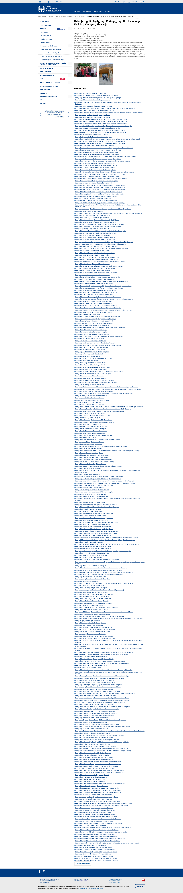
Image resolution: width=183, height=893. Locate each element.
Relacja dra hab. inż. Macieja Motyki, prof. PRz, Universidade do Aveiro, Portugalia (99, 266)
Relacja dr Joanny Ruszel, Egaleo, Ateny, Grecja (89, 453)
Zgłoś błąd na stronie (114, 882)
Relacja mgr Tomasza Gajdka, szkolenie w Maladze (90, 781)
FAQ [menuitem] (41, 100)
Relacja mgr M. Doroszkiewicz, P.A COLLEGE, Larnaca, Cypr (92, 100)
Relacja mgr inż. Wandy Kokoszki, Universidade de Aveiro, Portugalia (95, 814)
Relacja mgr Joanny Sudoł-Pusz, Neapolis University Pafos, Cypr (94, 391)
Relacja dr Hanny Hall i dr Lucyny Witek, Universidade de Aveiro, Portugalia (97, 709)
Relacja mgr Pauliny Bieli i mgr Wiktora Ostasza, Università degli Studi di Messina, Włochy (101, 119)
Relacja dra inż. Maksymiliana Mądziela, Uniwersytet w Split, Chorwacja (96, 382)
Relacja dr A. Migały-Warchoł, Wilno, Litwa (87, 314)
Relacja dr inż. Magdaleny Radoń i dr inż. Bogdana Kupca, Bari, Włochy (96, 533)
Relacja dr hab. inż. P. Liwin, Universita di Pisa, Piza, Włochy (92, 264)
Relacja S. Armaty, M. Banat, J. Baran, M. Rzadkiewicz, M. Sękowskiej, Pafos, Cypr (99, 336)
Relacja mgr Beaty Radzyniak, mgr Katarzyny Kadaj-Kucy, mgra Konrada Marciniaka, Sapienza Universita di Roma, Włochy (108, 673)
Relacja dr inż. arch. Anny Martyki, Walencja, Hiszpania (91, 657)
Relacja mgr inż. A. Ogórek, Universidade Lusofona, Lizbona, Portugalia (96, 273)
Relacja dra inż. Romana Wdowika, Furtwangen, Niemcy (91, 494)
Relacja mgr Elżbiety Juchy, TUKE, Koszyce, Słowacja (90, 378)
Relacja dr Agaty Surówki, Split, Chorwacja (87, 621)
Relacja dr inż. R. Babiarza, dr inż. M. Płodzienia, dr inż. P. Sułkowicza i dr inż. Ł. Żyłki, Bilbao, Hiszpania (105, 483)
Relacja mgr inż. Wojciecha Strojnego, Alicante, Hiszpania (92, 352)
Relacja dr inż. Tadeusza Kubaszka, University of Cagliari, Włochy (94, 529)
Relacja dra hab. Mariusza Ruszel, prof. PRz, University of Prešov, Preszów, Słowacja (100, 141)
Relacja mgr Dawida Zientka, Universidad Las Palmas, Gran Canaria (95, 834)
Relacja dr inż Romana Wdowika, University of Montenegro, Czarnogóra (96, 196)
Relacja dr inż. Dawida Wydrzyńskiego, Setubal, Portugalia (92, 334)
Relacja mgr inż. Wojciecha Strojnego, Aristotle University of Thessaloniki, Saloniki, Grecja (101, 124)
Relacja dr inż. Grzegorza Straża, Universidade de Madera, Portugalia (95, 696)
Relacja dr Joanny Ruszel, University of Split (88, 668)
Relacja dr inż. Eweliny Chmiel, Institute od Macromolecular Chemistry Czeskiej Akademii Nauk (102, 726)
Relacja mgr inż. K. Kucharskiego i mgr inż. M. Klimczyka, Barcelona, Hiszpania (98, 479)
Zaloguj (133, 2)
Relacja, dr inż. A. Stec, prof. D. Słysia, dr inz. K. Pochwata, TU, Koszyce (96, 858)
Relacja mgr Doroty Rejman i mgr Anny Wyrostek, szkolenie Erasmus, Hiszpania (98, 685)
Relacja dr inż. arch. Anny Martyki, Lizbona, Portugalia (91, 588)
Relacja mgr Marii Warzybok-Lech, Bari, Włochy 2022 (90, 577)
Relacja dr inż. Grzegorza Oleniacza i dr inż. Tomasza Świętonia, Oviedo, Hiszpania (99, 823)
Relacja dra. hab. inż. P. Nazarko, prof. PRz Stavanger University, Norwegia (97, 257)
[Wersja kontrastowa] (49, 1)
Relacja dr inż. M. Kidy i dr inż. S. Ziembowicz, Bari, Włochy (92, 553)
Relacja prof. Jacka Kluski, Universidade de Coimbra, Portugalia (93, 795)
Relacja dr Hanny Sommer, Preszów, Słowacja (88, 448)
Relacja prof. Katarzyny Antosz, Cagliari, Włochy (89, 385)
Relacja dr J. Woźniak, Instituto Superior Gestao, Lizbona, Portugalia (95, 268)
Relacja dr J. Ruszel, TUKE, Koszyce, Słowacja (88, 557)
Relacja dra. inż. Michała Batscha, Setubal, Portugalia (91, 332)
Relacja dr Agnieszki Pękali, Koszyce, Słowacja (88, 444)
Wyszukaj (121, 2)
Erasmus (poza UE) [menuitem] (46, 36)
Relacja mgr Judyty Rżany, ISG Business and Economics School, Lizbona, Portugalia (100, 185)
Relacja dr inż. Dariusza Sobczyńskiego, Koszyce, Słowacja (92, 614)
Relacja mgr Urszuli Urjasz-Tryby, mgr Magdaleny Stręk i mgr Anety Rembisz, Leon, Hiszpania (102, 806)
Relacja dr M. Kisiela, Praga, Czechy (85, 437)
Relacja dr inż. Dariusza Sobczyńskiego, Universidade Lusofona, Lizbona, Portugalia (99, 770)
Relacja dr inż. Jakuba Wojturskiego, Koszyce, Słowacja (91, 786)
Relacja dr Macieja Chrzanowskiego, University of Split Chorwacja (94, 680)
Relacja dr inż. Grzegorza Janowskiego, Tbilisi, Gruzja (91, 330)
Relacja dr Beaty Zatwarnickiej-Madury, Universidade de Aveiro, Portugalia (97, 788)
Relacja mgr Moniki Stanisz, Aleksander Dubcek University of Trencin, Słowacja (98, 345)
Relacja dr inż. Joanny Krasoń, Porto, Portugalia (89, 376)
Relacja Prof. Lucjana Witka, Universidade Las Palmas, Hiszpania (94, 856)
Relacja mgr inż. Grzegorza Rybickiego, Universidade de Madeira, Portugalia (97, 128)
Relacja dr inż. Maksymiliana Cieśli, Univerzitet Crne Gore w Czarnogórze (96, 181)
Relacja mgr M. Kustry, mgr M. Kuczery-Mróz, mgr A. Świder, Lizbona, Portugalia (98, 466)
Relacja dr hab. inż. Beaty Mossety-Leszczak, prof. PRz (91, 426)
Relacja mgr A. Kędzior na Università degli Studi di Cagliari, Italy (93, 183)
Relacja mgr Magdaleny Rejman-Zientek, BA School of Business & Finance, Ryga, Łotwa (100, 720)
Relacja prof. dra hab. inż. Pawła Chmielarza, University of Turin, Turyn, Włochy (98, 159)
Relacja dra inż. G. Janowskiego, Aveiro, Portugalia (90, 404)
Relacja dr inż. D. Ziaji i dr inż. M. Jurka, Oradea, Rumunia (91, 601)
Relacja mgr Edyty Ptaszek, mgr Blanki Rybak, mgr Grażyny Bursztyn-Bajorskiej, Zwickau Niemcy (103, 803)
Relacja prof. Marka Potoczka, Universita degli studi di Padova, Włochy (96, 836)
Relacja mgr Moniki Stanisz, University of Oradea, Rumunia (92, 524)
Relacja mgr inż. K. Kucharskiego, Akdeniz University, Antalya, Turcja (95, 240)
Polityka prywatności (114, 881)
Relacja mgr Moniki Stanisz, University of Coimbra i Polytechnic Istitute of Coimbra (99, 574)
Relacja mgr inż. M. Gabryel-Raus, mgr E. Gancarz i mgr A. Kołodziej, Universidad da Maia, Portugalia (104, 481)
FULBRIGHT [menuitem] (43, 93)
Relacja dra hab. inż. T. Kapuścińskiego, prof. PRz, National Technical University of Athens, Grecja (103, 286)
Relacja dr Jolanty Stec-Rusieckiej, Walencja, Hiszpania (91, 396)
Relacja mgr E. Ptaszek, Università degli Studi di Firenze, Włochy (93, 459)
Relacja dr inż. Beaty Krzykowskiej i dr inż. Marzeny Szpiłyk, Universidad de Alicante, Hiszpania (102, 161)
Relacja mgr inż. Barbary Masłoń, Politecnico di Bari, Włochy (92, 235)
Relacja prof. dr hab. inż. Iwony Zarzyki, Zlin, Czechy (90, 341)
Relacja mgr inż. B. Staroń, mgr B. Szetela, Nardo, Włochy (92, 255)
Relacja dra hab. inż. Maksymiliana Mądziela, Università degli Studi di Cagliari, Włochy (100, 130)
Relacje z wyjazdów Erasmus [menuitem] (49, 46)
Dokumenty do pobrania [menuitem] (48, 96)
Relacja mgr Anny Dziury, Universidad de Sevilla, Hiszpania (92, 718)
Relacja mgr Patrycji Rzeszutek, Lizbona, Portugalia (90, 634)
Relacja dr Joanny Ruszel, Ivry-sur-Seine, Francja (89, 585)
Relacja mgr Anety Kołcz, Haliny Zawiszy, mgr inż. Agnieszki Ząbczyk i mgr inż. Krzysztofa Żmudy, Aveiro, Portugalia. (109, 618)
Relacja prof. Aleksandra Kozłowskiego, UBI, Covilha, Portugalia (94, 737)
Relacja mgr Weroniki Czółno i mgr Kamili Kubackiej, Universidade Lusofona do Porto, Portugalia (103, 126)
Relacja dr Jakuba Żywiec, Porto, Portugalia (88, 402)
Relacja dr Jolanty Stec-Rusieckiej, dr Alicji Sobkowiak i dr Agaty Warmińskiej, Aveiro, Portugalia (103, 827)
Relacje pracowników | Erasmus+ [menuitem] (51, 49)
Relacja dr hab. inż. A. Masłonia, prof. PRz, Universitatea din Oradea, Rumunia (98, 297)
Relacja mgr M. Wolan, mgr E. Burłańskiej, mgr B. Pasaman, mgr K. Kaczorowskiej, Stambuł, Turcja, (104, 612)
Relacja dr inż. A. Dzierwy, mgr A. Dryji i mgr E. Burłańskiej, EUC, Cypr (95, 711)
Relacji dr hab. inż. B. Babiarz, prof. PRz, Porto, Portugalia (92, 400)
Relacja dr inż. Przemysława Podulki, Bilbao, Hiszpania (91, 777)
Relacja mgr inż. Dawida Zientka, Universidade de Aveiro (91, 729)
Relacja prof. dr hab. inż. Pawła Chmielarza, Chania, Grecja (92, 632)
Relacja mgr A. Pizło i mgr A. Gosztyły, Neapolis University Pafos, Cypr (95, 319)
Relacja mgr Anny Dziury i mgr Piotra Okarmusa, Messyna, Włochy (94, 821)
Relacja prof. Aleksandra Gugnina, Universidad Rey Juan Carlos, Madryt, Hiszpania (99, 735)
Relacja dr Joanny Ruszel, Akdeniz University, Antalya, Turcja (93, 535)
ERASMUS (50, 16)
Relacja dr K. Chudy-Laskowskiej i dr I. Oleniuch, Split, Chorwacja (94, 485)
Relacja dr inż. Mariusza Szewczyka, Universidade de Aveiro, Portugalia (96, 713)
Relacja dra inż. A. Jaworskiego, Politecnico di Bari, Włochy (92, 270)
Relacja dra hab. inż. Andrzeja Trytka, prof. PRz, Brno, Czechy (93, 367)
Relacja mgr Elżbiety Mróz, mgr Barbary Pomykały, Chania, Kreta (94, 636)
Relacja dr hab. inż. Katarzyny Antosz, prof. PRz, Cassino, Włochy (94, 659)
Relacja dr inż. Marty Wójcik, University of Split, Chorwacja (92, 218)
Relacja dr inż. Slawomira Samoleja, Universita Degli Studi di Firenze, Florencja (98, 792)
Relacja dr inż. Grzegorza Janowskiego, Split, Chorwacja (91, 610)
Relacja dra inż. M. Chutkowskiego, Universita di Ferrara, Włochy (94, 284)
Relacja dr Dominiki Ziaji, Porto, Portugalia (87, 418)
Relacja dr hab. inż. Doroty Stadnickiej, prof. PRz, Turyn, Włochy (93, 420)
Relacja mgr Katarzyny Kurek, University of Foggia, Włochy (92, 115)
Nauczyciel (87, 12)
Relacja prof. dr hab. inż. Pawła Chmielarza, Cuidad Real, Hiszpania (95, 629)
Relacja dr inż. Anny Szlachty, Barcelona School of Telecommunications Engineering (99, 194)
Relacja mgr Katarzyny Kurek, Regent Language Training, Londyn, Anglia (96, 797)
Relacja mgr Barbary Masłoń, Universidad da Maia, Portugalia (93, 527)
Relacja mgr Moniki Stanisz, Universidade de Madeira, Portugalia (94, 594)
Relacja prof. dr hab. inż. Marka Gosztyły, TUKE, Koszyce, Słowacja (94, 462)
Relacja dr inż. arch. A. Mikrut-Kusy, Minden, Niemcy (90, 464)
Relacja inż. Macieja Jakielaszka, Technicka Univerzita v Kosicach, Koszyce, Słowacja (100, 702)
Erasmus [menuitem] (43, 28)
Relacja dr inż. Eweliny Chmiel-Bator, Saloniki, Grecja (90, 516)
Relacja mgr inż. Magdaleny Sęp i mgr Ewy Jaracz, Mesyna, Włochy (95, 757)
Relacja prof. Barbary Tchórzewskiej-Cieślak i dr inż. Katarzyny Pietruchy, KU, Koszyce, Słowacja (103, 751)
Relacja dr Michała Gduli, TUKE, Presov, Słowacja (89, 487)
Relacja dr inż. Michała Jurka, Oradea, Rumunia (89, 542)
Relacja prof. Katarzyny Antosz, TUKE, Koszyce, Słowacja (92, 490)
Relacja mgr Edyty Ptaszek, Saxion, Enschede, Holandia (91, 496)
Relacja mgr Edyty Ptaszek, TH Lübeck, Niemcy (89, 211)
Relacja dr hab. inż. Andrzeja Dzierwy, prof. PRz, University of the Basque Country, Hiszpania (102, 663)
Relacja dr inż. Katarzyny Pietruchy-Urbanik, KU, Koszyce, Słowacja (95, 849)
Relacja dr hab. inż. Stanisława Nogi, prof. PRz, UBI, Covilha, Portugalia (96, 246)
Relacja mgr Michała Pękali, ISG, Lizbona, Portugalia (90, 566)
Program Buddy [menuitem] (45, 42)
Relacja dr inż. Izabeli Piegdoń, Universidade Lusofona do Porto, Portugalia (97, 507)
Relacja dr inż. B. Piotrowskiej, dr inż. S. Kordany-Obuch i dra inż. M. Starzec (97, 440)
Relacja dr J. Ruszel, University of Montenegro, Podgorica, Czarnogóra (95, 222)
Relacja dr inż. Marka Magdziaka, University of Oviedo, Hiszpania (94, 808)
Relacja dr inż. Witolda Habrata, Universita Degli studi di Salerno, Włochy (96, 852)
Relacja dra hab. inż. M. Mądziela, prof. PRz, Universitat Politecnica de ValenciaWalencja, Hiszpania (104, 299)
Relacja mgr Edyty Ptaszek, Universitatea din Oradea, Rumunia (93, 312)
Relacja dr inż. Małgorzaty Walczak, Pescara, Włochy (90, 363)
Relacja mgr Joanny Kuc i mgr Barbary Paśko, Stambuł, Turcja (93, 627)
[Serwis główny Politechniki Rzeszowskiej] (40, 1)
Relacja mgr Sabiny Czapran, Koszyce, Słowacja (89, 625)
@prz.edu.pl (84, 881)
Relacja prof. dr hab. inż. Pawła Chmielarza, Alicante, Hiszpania (93, 358)
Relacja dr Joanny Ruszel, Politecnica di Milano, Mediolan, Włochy (94, 321)
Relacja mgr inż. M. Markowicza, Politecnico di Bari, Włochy (92, 275)
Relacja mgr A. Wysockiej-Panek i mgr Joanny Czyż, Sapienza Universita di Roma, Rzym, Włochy (103, 209)
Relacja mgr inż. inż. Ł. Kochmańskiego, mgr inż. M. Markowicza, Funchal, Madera (99, 371)
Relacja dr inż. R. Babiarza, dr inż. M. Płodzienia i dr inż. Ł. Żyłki (93, 603)
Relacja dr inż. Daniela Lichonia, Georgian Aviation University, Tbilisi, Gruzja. (97, 220)
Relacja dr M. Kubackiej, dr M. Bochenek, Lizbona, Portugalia (93, 546)
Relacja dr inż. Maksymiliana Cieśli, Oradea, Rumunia (90, 623)
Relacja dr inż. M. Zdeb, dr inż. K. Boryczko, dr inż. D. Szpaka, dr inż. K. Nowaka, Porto (100, 773)
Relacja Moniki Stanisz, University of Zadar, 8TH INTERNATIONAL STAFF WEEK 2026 (100, 174)
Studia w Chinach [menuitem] (46, 72)
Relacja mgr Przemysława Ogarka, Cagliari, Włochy (90, 349)
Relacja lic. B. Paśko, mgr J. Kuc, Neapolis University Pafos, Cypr (94, 323)
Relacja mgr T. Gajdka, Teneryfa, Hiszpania (87, 474)
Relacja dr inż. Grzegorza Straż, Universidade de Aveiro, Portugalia (94, 704)
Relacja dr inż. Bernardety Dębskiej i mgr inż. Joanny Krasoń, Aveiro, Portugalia (98, 790)
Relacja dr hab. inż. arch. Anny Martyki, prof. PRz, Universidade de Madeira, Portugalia (100, 132)
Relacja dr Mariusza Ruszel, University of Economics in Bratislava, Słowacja (97, 724)
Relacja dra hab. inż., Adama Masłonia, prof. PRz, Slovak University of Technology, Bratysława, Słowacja (105, 156)
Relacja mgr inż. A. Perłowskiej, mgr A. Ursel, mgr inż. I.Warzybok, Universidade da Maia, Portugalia (104, 242)
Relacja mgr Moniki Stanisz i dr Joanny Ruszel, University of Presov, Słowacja (97, 691)
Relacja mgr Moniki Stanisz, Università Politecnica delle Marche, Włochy (96, 292)
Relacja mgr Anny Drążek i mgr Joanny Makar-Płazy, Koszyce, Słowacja (96, 505)
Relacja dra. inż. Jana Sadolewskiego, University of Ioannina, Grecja (95, 163)
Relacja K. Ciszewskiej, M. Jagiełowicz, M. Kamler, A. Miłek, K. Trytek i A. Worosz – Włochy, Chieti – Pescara (106, 538)
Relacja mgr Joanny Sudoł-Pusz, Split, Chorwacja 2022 (91, 592)
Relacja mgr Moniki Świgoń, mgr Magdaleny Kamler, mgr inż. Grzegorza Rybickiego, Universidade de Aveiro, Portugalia (109, 731)
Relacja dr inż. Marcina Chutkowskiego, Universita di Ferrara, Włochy (95, 170)
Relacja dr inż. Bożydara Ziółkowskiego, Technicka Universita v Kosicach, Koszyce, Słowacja (102, 700)
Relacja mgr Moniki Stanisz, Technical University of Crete (91, 665)
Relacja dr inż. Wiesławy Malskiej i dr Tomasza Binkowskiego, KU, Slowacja (97, 740)
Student (77, 12)
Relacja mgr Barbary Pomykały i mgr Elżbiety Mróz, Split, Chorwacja (95, 638)
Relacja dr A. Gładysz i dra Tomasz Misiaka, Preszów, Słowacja (93, 435)
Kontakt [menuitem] (43, 103)
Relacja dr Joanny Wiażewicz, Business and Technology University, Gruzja (96, 152)
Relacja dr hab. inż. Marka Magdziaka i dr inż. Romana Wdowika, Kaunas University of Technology (104, 670)
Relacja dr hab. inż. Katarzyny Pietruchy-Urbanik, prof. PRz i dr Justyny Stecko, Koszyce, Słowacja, (104, 652)
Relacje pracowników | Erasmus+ (77, 16)
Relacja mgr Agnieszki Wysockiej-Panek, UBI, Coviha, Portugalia (93, 847)
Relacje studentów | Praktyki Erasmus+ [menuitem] (52, 53)
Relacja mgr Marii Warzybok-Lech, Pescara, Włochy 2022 (92, 596)
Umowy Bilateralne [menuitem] (47, 68)
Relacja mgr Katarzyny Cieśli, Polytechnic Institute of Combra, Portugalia (96, 766)
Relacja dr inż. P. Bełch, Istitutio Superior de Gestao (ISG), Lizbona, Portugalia (98, 308)
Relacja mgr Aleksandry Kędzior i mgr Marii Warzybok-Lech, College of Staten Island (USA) (101, 121)
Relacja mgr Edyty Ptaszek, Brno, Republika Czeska (90, 433)
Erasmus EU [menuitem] (44, 32)
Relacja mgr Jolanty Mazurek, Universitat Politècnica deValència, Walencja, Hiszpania (100, 187)
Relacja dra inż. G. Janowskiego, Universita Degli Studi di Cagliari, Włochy (96, 259)
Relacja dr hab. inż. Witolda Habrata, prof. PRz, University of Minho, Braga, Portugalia (100, 189)
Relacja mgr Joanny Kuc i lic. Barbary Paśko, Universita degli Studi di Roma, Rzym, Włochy (101, 748)
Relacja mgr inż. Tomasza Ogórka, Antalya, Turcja (89, 338)
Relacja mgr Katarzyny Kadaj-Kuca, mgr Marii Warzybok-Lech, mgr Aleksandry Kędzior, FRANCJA (103, 310)
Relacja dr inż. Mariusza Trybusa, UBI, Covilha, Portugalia (92, 755)
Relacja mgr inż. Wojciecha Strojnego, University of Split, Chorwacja (95, 237)
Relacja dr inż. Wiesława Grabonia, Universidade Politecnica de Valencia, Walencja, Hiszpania (102, 707)
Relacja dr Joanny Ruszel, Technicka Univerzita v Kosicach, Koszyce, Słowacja (98, 150)
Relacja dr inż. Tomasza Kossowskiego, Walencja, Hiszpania (92, 415)
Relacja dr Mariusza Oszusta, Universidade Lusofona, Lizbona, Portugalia (96, 830)
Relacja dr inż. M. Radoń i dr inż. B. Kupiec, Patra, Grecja (91, 347)
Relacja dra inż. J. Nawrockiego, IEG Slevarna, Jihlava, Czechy (93, 303)
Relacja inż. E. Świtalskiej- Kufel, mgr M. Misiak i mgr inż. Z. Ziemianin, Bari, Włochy (99, 476)
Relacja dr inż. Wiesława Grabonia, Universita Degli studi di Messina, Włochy (97, 801)
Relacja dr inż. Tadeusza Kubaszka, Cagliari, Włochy (90, 365)
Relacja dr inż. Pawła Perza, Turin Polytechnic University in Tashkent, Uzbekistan (98, 226)
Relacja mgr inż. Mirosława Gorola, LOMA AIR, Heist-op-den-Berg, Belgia (96, 95)
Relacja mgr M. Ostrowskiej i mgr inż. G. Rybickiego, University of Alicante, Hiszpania (100, 327)
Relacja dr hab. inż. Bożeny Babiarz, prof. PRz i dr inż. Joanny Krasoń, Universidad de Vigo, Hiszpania (105, 108)
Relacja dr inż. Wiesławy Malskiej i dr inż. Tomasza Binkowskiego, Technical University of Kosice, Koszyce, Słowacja (109, 113)
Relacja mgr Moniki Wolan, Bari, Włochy (86, 360)
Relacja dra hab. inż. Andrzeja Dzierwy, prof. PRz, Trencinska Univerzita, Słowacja (99, 288)
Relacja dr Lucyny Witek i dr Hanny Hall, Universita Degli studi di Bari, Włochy (97, 841)
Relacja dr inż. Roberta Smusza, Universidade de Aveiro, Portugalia (94, 715)
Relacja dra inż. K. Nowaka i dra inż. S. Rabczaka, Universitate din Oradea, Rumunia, (99, 224)
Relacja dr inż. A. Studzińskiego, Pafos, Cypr (88, 468)
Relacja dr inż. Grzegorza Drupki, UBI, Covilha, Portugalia (91, 457)
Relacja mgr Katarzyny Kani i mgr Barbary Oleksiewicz (91, 722)
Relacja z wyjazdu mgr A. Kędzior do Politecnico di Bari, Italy (92, 229)
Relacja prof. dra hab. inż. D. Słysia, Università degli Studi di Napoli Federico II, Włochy (100, 262)
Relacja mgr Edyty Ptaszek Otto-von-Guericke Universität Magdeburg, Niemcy (98, 687)
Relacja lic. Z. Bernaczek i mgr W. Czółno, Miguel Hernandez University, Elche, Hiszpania (100, 244)
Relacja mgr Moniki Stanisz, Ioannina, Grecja (88, 424)
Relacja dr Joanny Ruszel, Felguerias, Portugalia (89, 511)
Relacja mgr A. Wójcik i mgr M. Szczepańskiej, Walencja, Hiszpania (94, 422)
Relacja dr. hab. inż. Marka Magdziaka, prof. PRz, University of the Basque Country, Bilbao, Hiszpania (104, 172)
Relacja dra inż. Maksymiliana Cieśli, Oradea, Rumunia (91, 431)
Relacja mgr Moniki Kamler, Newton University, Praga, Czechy (93, 117)
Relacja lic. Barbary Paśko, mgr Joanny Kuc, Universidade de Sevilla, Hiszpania (98, 819)
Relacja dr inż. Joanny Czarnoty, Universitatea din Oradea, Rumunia (95, 167)
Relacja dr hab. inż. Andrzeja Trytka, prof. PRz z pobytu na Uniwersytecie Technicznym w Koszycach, (104, 572)
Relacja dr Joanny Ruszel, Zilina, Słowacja (87, 356)
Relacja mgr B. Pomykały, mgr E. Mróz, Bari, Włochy (90, 354)
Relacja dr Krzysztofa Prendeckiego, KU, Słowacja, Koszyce (92, 733)
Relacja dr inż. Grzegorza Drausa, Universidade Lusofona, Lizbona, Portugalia (98, 764)
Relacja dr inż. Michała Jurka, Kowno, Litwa (88, 509)
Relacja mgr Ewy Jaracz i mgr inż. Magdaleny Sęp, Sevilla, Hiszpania (95, 810)
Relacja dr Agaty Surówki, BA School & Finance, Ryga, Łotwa (93, 812)
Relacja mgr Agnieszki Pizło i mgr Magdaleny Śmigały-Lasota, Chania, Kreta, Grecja (99, 616)
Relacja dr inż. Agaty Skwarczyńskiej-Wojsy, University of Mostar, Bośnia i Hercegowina (100, 231)
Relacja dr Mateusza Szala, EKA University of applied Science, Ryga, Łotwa (97, 176)
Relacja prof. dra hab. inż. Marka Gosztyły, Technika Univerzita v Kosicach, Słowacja (100, 203)
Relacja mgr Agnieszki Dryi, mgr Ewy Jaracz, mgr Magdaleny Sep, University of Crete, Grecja (102, 698)
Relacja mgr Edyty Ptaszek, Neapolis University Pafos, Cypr (92, 579)
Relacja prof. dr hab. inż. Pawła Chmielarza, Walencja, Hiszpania (94, 518)
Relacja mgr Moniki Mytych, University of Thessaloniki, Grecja (93, 854)
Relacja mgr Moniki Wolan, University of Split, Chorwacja (91, 520)
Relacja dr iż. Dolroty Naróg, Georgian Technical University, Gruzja (94, 110)
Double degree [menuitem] (45, 89)
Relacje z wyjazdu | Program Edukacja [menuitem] (52, 60)
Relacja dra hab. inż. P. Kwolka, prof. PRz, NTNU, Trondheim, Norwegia (96, 305)
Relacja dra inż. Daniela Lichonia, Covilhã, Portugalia (90, 429)
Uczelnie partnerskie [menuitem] (46, 39)
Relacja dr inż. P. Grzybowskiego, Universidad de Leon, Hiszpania (94, 295)
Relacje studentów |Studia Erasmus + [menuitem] (52, 56)
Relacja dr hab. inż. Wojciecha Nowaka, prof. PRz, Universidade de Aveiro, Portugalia (100, 143)
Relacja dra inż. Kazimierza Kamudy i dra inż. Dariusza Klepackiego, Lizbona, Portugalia (101, 446)
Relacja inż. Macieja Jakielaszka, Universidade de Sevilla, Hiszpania (94, 768)
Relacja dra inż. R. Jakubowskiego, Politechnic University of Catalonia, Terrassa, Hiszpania (101, 281)
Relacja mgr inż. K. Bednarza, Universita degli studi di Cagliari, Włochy (95, 290)
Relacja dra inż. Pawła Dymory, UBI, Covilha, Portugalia (91, 369)
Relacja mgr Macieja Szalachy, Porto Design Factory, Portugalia (93, 799)
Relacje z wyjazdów (61, 16)
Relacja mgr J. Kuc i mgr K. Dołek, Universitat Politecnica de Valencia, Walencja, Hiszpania (101, 248)
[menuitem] (70, 28)
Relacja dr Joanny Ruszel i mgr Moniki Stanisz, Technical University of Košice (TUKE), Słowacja (103, 409)
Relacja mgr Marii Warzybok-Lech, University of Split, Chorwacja (94, 689)
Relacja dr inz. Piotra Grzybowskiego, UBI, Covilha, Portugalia (93, 753)
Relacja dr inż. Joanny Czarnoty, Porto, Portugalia (90, 413)
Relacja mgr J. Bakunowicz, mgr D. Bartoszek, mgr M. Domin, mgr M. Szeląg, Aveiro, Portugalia (103, 551)
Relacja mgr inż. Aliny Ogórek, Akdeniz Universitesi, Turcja (92, 325)
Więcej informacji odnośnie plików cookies (90, 888)
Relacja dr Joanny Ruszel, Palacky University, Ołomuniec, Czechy (94, 301)
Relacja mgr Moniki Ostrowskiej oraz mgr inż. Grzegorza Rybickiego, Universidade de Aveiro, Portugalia (105, 693)
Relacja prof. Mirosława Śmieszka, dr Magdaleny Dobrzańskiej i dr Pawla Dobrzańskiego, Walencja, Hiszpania (107, 843)
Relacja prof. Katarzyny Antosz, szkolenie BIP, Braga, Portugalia (94, 492)
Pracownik (98, 12)
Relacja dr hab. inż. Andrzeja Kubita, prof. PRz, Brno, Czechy (93, 455)
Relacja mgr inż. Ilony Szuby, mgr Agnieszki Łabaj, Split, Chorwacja (94, 380)
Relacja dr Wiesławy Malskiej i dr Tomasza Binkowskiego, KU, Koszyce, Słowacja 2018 (100, 838)
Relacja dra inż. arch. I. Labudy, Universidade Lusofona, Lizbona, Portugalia (97, 277)
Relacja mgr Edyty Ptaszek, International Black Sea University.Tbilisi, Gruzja (97, 154)
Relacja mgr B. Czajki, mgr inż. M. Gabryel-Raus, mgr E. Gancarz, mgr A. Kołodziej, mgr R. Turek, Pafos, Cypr (106, 583)
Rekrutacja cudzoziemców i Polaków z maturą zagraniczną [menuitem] (53, 64)
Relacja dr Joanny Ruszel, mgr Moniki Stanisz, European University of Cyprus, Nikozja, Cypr (102, 676)
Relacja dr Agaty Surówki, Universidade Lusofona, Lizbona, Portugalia (95, 746)
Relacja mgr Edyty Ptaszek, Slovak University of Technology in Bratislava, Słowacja (99, 411)
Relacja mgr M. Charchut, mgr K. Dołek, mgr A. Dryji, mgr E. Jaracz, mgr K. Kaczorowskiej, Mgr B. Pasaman (106, 387)
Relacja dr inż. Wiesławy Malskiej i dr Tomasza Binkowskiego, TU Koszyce (96, 860)
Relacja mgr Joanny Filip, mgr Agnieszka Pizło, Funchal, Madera (94, 513)
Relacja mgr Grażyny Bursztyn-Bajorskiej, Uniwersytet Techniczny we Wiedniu (98, 762)
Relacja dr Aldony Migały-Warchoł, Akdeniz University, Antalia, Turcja (95, 682)
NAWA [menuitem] (42, 78)
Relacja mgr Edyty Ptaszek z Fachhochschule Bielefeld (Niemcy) (94, 759)
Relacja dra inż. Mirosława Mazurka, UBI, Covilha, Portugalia (93, 374)
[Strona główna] (50, 9)
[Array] (55, 114)
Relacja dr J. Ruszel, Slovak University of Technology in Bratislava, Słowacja (97, 522)
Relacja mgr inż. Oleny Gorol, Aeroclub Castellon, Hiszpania (92, 215)
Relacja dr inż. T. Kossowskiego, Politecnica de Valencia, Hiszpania (94, 279)
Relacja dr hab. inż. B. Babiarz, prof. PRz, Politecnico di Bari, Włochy (95, 253)
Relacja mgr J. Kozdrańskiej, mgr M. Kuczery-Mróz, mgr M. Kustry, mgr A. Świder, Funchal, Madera (104, 393)
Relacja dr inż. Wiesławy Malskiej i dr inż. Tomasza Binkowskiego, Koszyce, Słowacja (100, 661)
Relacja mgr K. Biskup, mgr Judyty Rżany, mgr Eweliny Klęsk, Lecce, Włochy (97, 560)
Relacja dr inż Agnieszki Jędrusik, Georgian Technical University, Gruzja (96, 165)
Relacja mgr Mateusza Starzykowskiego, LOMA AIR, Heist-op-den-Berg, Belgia (98, 98)
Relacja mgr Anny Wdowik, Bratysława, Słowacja (89, 442)
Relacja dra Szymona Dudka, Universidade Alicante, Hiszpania (93, 137)
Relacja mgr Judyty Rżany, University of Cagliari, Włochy (91, 93)
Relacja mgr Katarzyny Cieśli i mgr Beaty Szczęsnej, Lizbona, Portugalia (96, 817)
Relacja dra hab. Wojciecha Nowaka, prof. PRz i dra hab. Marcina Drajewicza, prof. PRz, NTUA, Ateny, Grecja (107, 544)
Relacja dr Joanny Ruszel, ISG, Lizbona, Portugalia (90, 605)
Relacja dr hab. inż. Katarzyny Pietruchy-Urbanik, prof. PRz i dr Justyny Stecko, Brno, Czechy (102, 654)
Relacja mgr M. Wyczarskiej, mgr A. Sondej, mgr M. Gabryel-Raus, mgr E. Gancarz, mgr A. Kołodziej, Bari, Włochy (108, 389)
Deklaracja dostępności (115, 879)
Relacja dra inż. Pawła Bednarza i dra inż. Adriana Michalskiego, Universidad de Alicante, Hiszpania (104, 148)
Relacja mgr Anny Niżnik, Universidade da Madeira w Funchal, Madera (95, 233)
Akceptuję (140, 886)
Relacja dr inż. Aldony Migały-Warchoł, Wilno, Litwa (90, 779)
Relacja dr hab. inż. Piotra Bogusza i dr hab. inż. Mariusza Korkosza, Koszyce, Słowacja (101, 568)
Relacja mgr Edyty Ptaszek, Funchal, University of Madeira (92, 555)
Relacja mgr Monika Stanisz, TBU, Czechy (87, 581)
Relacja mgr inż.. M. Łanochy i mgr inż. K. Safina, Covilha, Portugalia (95, 343)
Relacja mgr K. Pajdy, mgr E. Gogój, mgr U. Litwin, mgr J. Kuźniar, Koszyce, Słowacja (110, 16)
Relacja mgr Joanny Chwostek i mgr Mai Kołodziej (90, 502)
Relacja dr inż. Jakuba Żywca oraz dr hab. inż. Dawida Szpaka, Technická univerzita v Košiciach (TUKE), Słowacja (108, 213)
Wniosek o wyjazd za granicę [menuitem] (50, 82)
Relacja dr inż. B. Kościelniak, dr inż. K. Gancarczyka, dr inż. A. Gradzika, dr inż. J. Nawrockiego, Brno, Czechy (107, 451)
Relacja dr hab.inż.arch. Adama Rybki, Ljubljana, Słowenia (92, 775)
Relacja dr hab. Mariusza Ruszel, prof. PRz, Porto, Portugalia (93, 549)
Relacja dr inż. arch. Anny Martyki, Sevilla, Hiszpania (90, 825)
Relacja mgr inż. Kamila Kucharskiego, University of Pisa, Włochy (94, 106)
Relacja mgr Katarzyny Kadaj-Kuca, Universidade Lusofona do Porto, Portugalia (98, 570)
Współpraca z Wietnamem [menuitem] (49, 86)
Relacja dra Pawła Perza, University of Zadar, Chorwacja (91, 135)
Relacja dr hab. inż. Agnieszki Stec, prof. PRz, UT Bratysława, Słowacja (96, 200)
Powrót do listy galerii (83, 863)
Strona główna (42, 16)
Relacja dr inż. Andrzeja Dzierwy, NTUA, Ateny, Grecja (90, 845)
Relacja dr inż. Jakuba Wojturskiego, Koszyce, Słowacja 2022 (93, 599)
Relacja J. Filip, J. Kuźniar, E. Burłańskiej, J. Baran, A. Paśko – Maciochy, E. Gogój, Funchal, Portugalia (105, 540)
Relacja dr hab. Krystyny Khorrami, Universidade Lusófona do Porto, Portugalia (98, 192)
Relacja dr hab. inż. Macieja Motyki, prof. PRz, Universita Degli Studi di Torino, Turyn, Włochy (102, 742)
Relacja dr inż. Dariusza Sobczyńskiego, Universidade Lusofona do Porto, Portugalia (100, 784)
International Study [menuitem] (47, 75)
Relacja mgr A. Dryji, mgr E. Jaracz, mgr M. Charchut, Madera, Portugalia (96, 607)
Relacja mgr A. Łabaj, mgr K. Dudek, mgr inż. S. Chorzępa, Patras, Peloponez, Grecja (99, 590)
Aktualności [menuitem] (44, 21)
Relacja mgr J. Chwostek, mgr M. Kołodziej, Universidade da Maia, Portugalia (97, 316)
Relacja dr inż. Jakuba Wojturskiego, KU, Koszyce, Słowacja (92, 744)
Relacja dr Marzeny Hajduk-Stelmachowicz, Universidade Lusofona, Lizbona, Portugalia (101, 832)
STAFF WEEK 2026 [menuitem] (45, 25)
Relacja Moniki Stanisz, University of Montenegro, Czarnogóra (93, 198)
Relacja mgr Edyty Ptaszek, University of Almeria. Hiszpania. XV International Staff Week (101, 178)
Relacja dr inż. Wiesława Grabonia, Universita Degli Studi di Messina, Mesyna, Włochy (100, 678)
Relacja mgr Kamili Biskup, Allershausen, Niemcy (89, 398)
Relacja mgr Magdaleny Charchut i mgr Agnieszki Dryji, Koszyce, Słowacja (96, 531)
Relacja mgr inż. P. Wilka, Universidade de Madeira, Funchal (92, 251)
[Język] (142, 1)
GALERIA (107, 12)
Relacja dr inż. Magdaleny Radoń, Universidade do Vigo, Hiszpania (94, 146)
